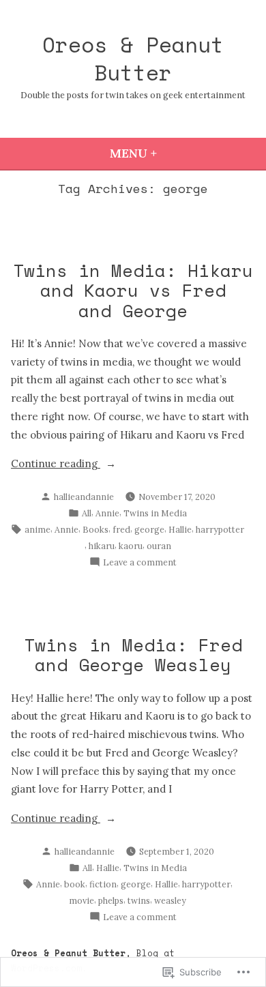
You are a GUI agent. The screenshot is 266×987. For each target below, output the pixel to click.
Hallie (180, 529)
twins (139, 900)
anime (37, 529)
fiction (103, 884)
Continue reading (55, 464)
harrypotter (220, 529)
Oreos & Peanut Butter (133, 58)
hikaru (102, 545)
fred (121, 529)
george (149, 529)
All (86, 512)
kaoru (131, 545)
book (74, 884)
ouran (159, 545)
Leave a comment (140, 563)
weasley (170, 900)
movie (81, 900)
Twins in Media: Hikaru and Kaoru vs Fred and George (133, 290)
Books (95, 529)
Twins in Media (155, 512)
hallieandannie (84, 496)
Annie (107, 512)
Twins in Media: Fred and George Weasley (133, 654)
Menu (170, 153)
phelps (110, 900)
